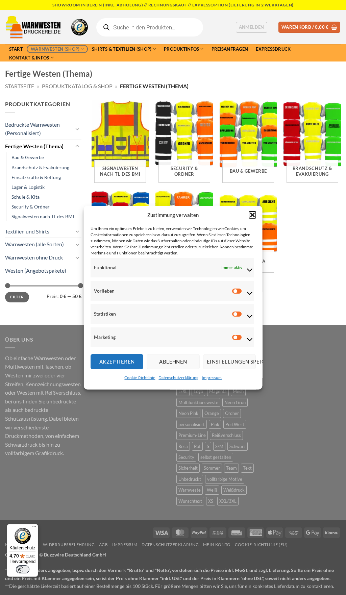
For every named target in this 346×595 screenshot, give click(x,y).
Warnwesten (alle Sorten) (34, 244)
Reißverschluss (226, 435)
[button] (252, 214)
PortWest (234, 424)
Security (186, 457)
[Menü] (34, 528)
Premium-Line (192, 435)
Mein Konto (217, 544)
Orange (211, 413)
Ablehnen (173, 361)
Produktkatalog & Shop (77, 86)
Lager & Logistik (28, 187)
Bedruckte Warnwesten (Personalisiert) (32, 129)
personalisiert (191, 424)
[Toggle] (77, 129)
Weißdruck (234, 490)
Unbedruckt (189, 479)
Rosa (183, 446)
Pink (215, 424)
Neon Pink (188, 413)
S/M (219, 446)
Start (16, 49)
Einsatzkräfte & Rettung (36, 177)
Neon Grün (235, 402)
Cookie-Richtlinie (139, 377)
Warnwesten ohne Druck (34, 257)
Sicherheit (188, 468)
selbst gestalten (215, 457)
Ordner (232, 413)
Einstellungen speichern (230, 361)
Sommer (212, 468)
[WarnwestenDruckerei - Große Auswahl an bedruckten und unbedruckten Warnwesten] (33, 27)
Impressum (212, 377)
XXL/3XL (228, 501)
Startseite (19, 86)
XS (210, 501)
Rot (197, 446)
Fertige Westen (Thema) (34, 146)
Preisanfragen (230, 49)
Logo (198, 391)
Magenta (218, 391)
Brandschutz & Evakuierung (40, 167)
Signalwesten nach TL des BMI (42, 216)
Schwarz (237, 446)
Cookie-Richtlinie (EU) (261, 544)
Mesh (238, 391)
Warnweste (189, 490)
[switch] (22, 569)
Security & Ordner (30, 206)
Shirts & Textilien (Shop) (121, 49)
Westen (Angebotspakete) (35, 270)
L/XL (183, 391)
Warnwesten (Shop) (55, 49)
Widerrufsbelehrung (69, 544)
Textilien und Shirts (27, 231)
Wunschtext (190, 501)
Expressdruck (273, 49)
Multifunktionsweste (198, 402)
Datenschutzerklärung (178, 377)
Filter (17, 296)
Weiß (212, 490)
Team (231, 468)
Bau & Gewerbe (27, 157)
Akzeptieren (116, 361)
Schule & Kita (25, 197)
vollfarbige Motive (224, 479)
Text (247, 468)
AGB (103, 544)
